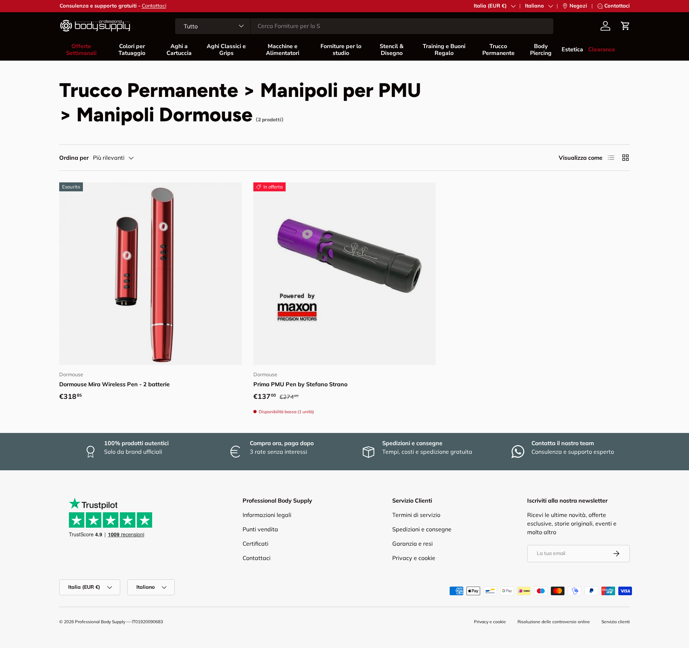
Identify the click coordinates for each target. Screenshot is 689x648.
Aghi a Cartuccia (179, 49)
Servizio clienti (615, 621)
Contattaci (154, 6)
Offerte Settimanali (81, 49)
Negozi (578, 6)
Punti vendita (260, 529)
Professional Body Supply (100, 621)
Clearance (601, 49)
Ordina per (74, 157)
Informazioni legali (267, 514)
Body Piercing (541, 49)
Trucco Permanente (498, 49)
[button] (625, 26)
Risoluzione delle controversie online (553, 621)
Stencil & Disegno (392, 49)
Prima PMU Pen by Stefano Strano (300, 384)
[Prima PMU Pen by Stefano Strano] (344, 273)
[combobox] (364, 26)
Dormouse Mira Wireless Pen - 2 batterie (114, 384)
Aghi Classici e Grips (226, 49)
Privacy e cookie (413, 557)
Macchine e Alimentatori (282, 49)
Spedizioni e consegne (421, 529)
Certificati (255, 543)
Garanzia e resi (412, 543)
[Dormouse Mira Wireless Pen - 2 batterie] (150, 273)
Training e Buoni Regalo (444, 49)
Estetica (572, 49)
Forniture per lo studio (340, 49)
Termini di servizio (416, 514)
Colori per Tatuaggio (131, 49)
